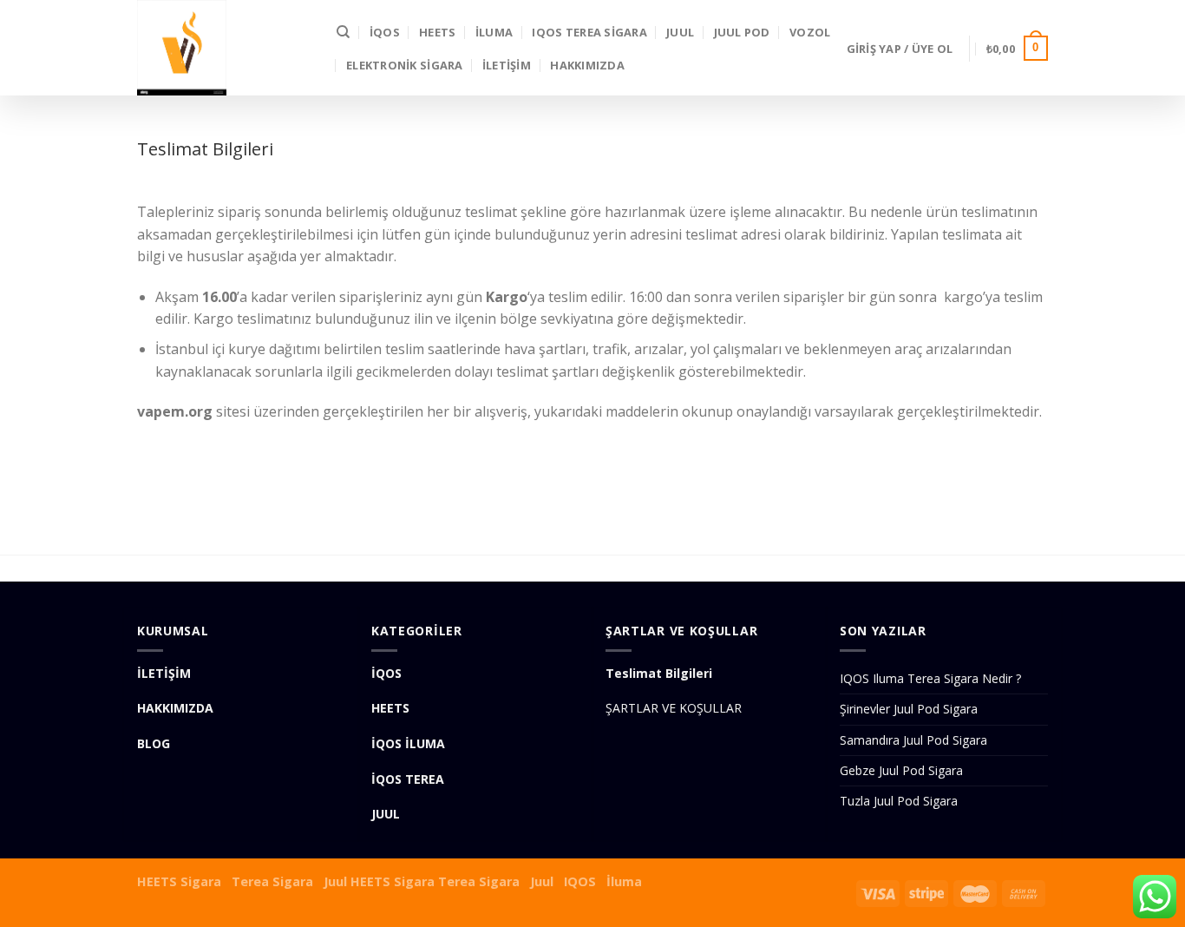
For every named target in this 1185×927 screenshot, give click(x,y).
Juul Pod (742, 32)
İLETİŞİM (506, 65)
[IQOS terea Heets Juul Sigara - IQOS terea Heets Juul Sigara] (224, 47)
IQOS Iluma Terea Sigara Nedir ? (930, 678)
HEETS (437, 32)
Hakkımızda (587, 65)
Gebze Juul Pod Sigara (901, 770)
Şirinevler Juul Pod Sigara (909, 708)
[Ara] (343, 32)
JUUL (680, 32)
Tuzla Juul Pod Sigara (899, 800)
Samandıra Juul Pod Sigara (913, 740)
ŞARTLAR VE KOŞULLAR (674, 708)
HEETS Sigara (179, 881)
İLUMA (494, 32)
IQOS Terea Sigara (589, 32)
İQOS (385, 32)
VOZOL (809, 32)
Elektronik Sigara (404, 65)
